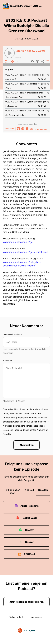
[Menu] (48, 6)
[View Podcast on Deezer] (31, 128)
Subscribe (9, 129)
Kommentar (7, 360)
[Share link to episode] (42, 61)
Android (29, 489)
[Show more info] (37, 61)
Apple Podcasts (29, 505)
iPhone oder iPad (13, 491)
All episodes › (41, 130)
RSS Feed (29, 554)
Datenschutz (17, 617)
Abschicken (26, 445)
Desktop (43, 489)
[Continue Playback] (9, 53)
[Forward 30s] (12, 61)
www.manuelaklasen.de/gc (18, 242)
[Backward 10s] (6, 61)
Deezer (29, 542)
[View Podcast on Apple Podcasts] (18, 128)
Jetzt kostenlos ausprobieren (26, 601)
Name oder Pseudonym (12, 334)
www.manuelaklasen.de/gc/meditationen (25, 252)
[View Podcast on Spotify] (22, 128)
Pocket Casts (29, 517)
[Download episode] (32, 61)
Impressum (37, 617)
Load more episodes (27, 124)
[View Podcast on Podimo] (27, 128)
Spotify (29, 529)
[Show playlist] (47, 61)
